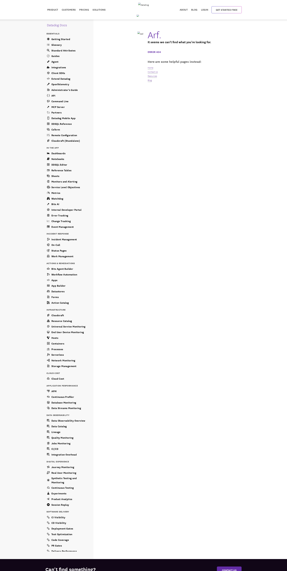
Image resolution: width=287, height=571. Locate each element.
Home (150, 67)
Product (52, 9)
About (184, 9)
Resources (152, 76)
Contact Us (153, 71)
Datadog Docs (57, 25)
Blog (194, 9)
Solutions (99, 9)
